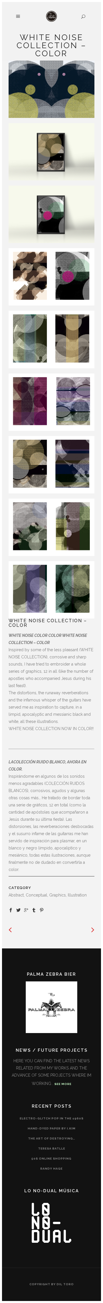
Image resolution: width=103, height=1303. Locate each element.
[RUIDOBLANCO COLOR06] (51, 277)
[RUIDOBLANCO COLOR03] (51, 527)
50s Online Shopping (51, 1158)
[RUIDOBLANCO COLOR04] (51, 590)
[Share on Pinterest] (41, 909)
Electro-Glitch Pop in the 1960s (52, 1118)
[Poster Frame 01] (51, 151)
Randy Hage (51, 1168)
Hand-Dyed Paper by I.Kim (52, 1128)
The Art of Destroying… (51, 1138)
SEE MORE (63, 1084)
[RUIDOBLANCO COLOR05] (51, 339)
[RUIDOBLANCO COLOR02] (51, 464)
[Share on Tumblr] (34, 909)
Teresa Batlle (51, 1148)
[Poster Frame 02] (51, 214)
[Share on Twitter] (18, 909)
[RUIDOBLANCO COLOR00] (51, 89)
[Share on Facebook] (11, 909)
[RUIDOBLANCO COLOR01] (51, 402)
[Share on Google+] (26, 909)
